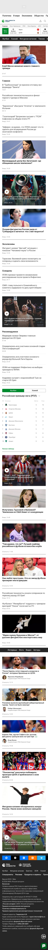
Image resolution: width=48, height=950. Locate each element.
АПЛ (39, 26)
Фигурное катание (17, 871)
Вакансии (5, 884)
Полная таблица (8, 449)
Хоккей (43, 871)
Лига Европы (32, 26)
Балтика (12, 425)
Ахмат (11, 441)
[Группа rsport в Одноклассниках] (32, 858)
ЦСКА (11, 413)
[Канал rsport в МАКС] (6, 858)
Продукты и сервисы (32, 875)
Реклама (18, 875)
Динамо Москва (14, 429)
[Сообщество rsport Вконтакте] (24, 858)
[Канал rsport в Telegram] (41, 858)
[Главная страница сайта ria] (2, 21)
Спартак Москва (15, 409)
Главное (4, 26)
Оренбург (12, 437)
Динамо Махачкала (16, 421)
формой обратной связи (23, 921)
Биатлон (29, 871)
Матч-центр (5, 31)
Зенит (11, 417)
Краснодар (13, 405)
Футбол (5, 871)
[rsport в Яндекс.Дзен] (15, 858)
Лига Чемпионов (15, 26)
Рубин (11, 433)
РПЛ (24, 26)
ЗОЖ (36, 871)
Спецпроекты (7, 875)
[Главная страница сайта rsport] (13, 21)
